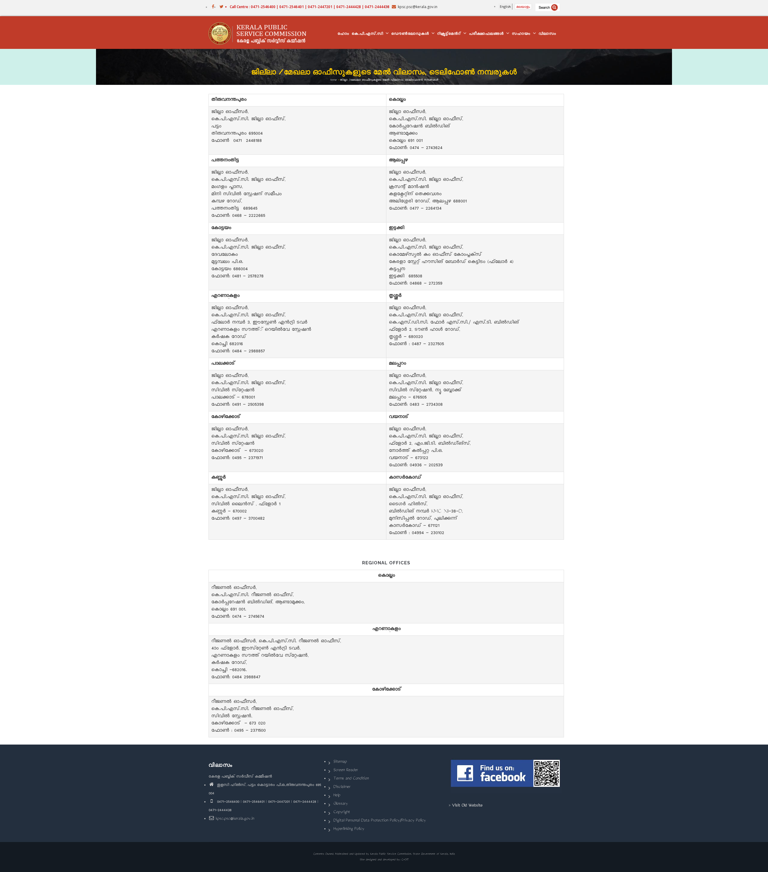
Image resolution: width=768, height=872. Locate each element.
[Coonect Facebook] (506, 775)
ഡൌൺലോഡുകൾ (411, 34)
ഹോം (343, 34)
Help (336, 796)
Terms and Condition (351, 779)
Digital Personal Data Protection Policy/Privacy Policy (379, 821)
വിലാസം (547, 34)
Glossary (340, 804)
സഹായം (522, 34)
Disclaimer (341, 787)
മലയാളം (523, 6)
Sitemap (340, 762)
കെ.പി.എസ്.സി (368, 34)
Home (333, 80)
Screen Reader (345, 770)
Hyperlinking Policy (348, 829)
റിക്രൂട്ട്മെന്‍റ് (450, 34)
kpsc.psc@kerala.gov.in (234, 819)
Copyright (341, 812)
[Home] (260, 33)
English (505, 6)
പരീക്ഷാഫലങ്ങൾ (487, 34)
